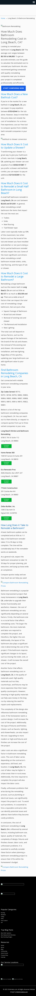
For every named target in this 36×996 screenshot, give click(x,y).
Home (3, 18)
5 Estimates (16, 10)
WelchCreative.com (22, 992)
